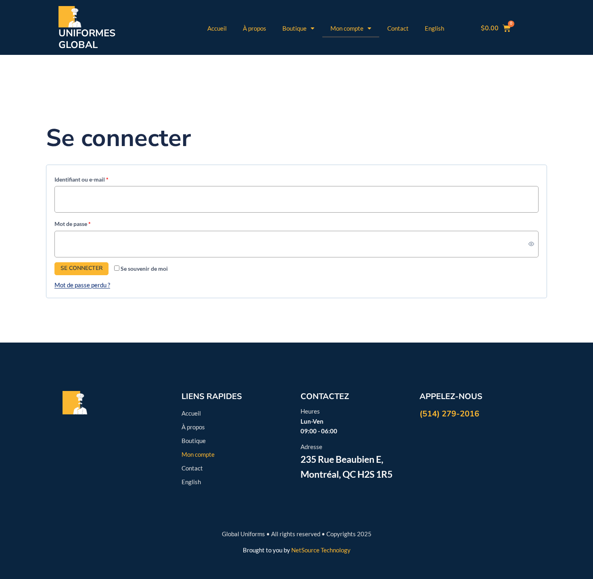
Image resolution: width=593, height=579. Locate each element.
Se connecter (81, 268)
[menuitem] (434, 28)
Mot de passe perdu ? (82, 284)
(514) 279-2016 (449, 413)
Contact (398, 28)
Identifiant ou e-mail (95, 178)
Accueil (217, 28)
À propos (254, 28)
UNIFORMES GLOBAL (86, 39)
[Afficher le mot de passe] (531, 243)
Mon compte (346, 28)
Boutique (294, 28)
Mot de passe (86, 222)
